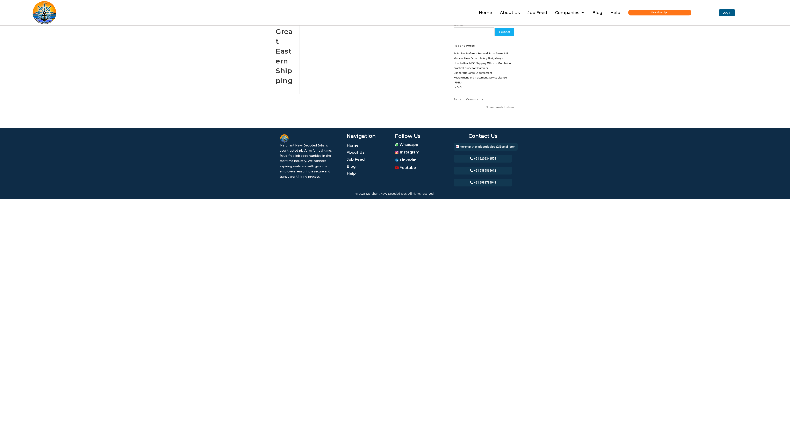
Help (351, 173)
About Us (356, 152)
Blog (351, 166)
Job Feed (356, 159)
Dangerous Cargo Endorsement (473, 73)
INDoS (457, 87)
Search (504, 31)
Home (353, 145)
